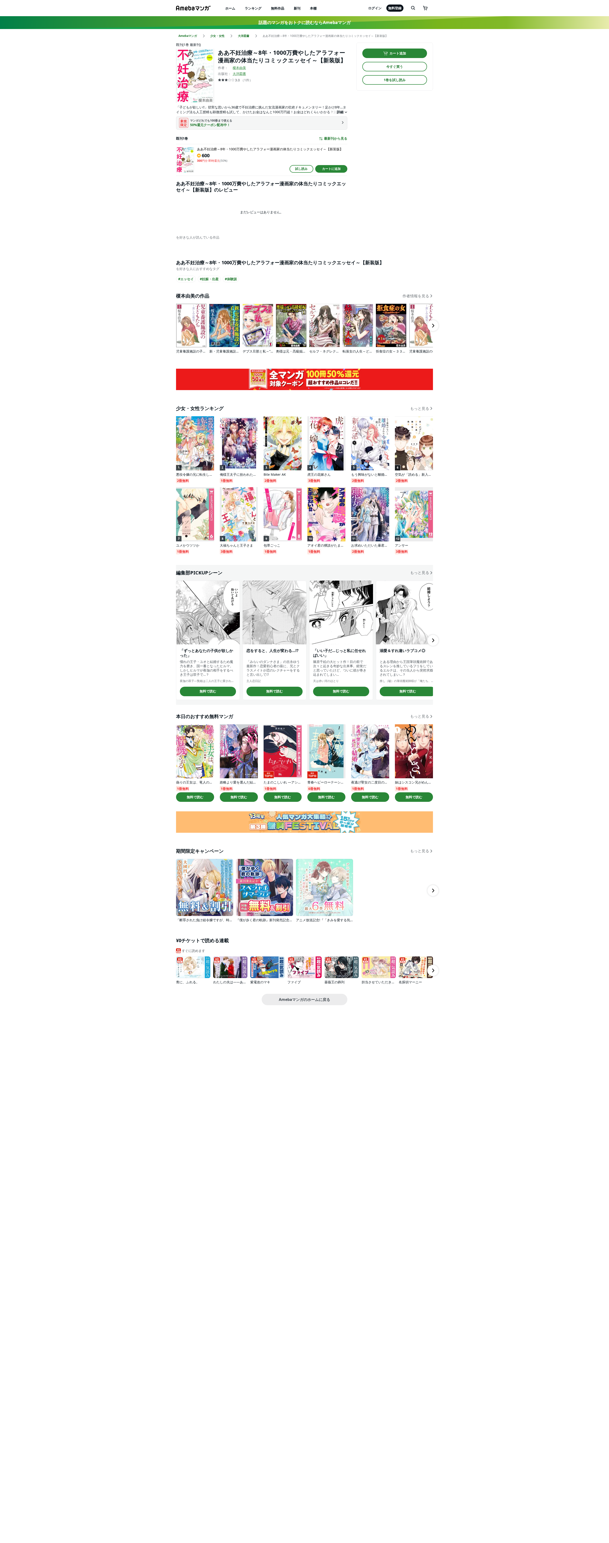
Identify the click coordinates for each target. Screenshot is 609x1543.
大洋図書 (239, 73)
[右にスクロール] (433, 325)
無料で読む (208, 691)
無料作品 (277, 8)
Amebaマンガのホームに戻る (304, 999)
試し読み (301, 169)
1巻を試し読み (395, 80)
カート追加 (397, 53)
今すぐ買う (394, 66)
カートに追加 (331, 169)
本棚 (313, 8)
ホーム (230, 8)
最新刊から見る (335, 138)
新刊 (297, 8)
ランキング (253, 8)
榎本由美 (239, 67)
